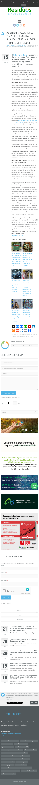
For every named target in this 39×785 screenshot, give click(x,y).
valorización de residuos (29, 771)
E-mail (30, 345)
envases (24, 744)
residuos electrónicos (22, 759)
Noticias (13, 45)
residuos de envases (8, 759)
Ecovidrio (17, 744)
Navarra (19, 336)
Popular (19, 615)
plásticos (27, 750)
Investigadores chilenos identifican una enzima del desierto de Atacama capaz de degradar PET (23, 664)
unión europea (6, 771)
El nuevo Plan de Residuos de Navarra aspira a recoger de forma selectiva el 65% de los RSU (16, 259)
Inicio (7, 45)
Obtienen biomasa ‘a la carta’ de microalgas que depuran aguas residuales (24, 640)
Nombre (4, 573)
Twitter (17, 25)
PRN (32, 336)
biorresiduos (24, 741)
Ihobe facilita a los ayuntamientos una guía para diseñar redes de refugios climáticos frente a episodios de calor (24, 677)
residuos (24, 753)
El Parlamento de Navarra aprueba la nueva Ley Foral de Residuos (16, 286)
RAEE (34, 750)
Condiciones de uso (30, 783)
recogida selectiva (14, 753)
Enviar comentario (8, 393)
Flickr (21, 25)
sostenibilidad (27, 768)
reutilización (17, 768)
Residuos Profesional (19, 334)
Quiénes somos (18, 783)
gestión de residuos (7, 747)
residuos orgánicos (21, 762)
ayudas (16, 741)
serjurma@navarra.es (18, 235)
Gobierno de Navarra (20, 55)
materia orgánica (7, 750)
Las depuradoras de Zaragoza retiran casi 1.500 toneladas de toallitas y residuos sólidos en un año (23, 652)
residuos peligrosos (7, 765)
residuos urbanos (7, 768)
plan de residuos (26, 336)
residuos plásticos (21, 765)
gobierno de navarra (31, 334)
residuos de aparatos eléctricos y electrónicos (15, 756)
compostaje (33, 741)
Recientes (19, 610)
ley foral (14, 336)
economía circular (7, 744)
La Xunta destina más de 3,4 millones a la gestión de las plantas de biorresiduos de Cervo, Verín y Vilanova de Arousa (24, 628)
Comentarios (19, 620)
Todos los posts (17, 345)
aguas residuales (7, 741)
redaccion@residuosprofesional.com (11, 733)
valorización (15, 771)
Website (25, 345)
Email (3, 565)
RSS (24, 25)
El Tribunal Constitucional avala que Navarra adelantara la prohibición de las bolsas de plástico (26, 288)
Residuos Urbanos (21, 45)
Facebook (14, 25)
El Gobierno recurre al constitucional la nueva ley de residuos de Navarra (16, 316)
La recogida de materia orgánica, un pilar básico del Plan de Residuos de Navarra (27, 259)
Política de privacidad (6, 783)
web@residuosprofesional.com (9, 735)
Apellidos (4, 581)
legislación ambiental (22, 747)
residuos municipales (8, 762)
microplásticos (18, 750)
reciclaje (4, 753)
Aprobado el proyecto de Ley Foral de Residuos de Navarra (26, 315)
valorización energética (8, 774)
